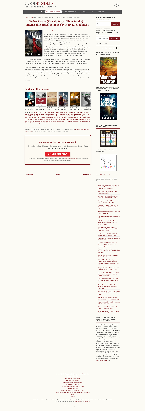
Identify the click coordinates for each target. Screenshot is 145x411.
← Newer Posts (29, 175)
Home (58, 175)
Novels (82, 129)
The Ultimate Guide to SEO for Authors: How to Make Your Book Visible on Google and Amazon (108, 273)
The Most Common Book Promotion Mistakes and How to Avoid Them (107, 234)
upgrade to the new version (70, 158)
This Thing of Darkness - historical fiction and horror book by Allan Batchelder (53, 117)
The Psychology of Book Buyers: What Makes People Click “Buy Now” (108, 201)
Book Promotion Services (72, 384)
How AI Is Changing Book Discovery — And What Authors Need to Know (108, 196)
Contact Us (72, 396)
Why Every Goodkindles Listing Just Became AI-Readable (107, 192)
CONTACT (100, 12)
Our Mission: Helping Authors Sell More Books (72, 390)
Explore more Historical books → (36, 127)
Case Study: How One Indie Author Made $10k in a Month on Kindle (109, 217)
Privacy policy (86, 401)
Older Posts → (87, 175)
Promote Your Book (101, 360)
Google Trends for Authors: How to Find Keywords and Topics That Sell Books (108, 268)
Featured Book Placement (103, 175)
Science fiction (28, 131)
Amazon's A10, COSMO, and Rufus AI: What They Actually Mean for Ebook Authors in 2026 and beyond (108, 186)
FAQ (92, 12)
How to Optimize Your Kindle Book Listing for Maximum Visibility (107, 307)
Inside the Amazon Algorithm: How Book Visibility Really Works (109, 212)
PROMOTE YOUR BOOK (53, 12)
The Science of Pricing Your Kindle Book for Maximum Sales (109, 238)
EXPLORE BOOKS (70, 12)
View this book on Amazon (52, 31)
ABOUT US (83, 12)
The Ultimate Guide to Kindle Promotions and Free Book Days (109, 302)
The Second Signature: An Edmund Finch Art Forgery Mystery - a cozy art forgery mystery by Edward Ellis (59, 112)
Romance (86, 129)
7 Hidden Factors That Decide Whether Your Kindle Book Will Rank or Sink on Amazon (108, 206)
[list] (58, 101)
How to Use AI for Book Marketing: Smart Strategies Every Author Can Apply (109, 298)
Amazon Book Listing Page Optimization (72, 382)
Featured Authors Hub (72, 376)
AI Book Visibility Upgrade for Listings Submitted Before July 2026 (72, 374)
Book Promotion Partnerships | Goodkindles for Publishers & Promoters (72, 392)
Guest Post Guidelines (72, 388)
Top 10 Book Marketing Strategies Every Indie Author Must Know (108, 312)
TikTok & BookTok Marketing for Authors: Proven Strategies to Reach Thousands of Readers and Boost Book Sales (108, 262)
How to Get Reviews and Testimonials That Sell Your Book (108, 256)
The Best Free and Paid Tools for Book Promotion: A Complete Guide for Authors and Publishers (109, 250)
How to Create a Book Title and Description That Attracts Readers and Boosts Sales (108, 286)
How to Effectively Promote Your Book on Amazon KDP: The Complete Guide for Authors (109, 292)
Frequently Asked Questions (72, 380)
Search (115, 24)
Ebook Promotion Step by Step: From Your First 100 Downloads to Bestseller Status (108, 280)
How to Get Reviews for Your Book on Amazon (72, 386)
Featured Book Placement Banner (73, 378)
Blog (72, 394)
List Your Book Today (57, 154)
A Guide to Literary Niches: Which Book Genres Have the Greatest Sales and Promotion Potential (109, 222)
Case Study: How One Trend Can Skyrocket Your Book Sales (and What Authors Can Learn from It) (108, 228)
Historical (77, 129)
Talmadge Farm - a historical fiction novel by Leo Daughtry (51, 119)
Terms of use (77, 401)
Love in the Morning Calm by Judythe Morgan (54, 121)
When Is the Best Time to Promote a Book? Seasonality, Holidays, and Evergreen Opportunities (107, 244)
